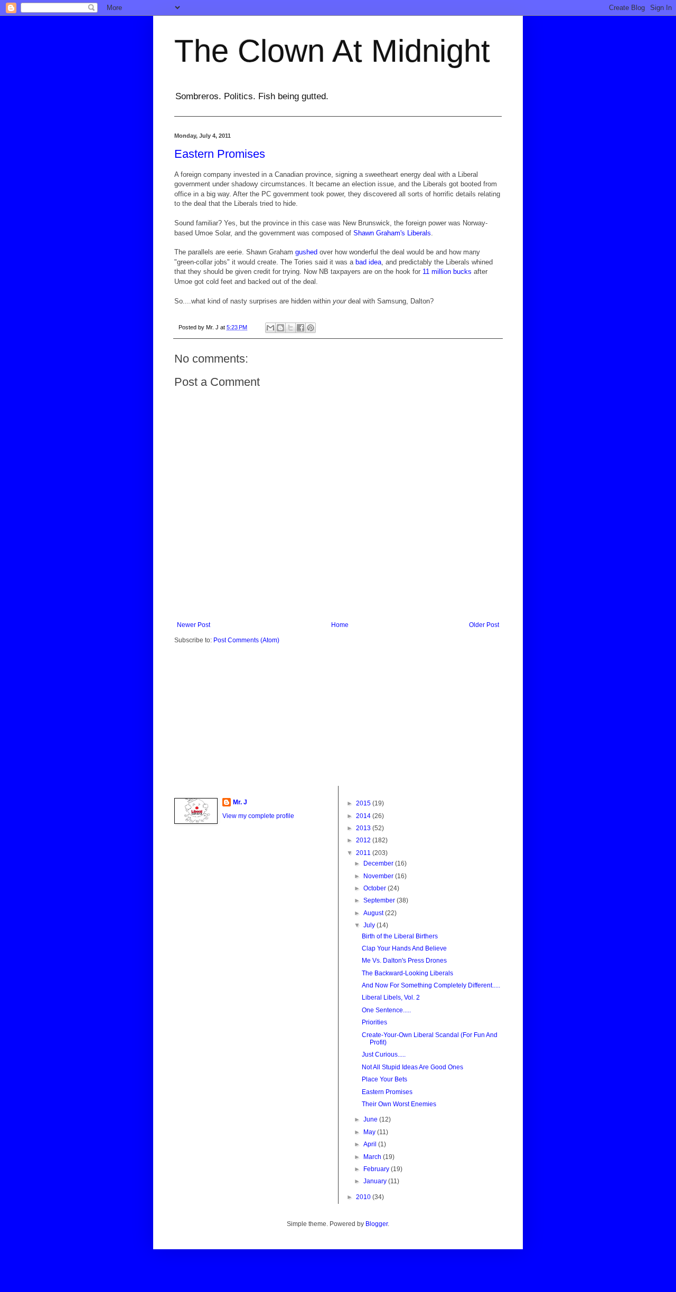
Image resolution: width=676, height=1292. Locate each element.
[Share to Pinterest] (310, 327)
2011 (364, 853)
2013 (364, 828)
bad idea (368, 262)
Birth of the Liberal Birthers (400, 936)
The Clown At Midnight (332, 51)
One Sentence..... (386, 1010)
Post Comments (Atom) (246, 640)
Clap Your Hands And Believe (404, 948)
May (370, 1132)
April (370, 1144)
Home (340, 625)
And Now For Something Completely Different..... (431, 985)
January (375, 1181)
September (380, 900)
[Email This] (270, 327)
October (375, 888)
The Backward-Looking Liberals (407, 973)
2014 (364, 816)
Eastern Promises (219, 153)
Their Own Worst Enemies (399, 1104)
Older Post (484, 625)
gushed (306, 252)
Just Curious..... (384, 1054)
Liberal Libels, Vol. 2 (391, 997)
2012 (364, 840)
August (374, 913)
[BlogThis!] (280, 327)
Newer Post (193, 625)
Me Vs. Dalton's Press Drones (404, 960)
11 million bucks (446, 272)
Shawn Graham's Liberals (392, 233)
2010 (364, 1197)
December (379, 863)
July (370, 925)
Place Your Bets (384, 1079)
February (377, 1169)
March (373, 1157)
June (371, 1119)
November (379, 876)
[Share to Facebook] (300, 327)
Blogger (376, 1224)
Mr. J (240, 802)
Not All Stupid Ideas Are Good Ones (412, 1067)
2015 (364, 803)
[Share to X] (290, 327)
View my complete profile (258, 816)
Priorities (374, 1022)
